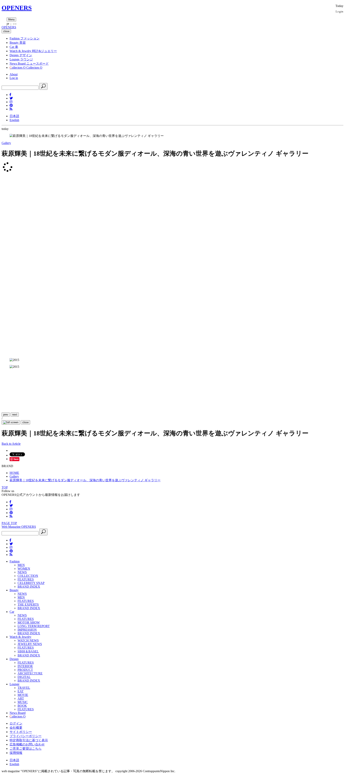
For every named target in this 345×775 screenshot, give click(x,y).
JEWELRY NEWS (30, 644)
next (14, 414)
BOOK (22, 705)
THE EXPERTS (28, 604)
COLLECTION (28, 575)
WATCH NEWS (28, 640)
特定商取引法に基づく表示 (29, 740)
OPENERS (17, 7)
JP (8, 24)
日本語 (14, 116)
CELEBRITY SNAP (31, 583)
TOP (5, 487)
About (14, 74)
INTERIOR (25, 666)
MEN (21, 565)
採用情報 (16, 752)
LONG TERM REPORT (34, 626)
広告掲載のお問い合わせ (27, 744)
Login (339, 11)
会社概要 (16, 727)
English (14, 120)
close (25, 422)
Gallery (6, 143)
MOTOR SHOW (29, 622)
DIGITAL (24, 677)
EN (14, 24)
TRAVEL (24, 687)
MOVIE (23, 695)
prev (5, 414)
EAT (21, 691)
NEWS (22, 572)
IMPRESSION (27, 629)
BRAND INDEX (29, 586)
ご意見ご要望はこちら (26, 748)
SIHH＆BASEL (28, 651)
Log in (14, 78)
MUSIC (23, 702)
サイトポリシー (21, 731)
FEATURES (26, 579)
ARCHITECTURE (30, 673)
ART (21, 698)
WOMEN (24, 568)
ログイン (16, 723)
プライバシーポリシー (26, 736)
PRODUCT (25, 669)
